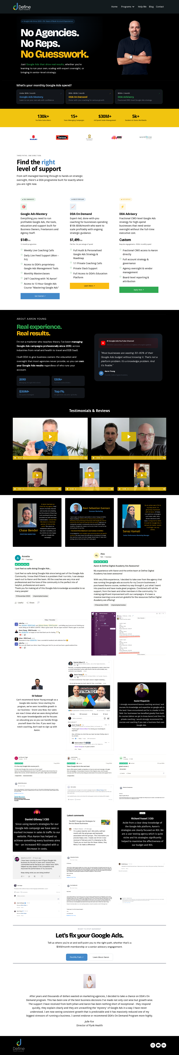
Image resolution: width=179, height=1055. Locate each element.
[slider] (52, 458)
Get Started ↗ (40, 296)
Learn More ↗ (89, 286)
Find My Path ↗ (77, 957)
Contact (160, 6)
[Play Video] (15, 458)
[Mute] (85, 458)
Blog (151, 6)
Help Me (142, 6)
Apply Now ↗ (139, 290)
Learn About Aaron (101, 957)
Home (114, 6)
